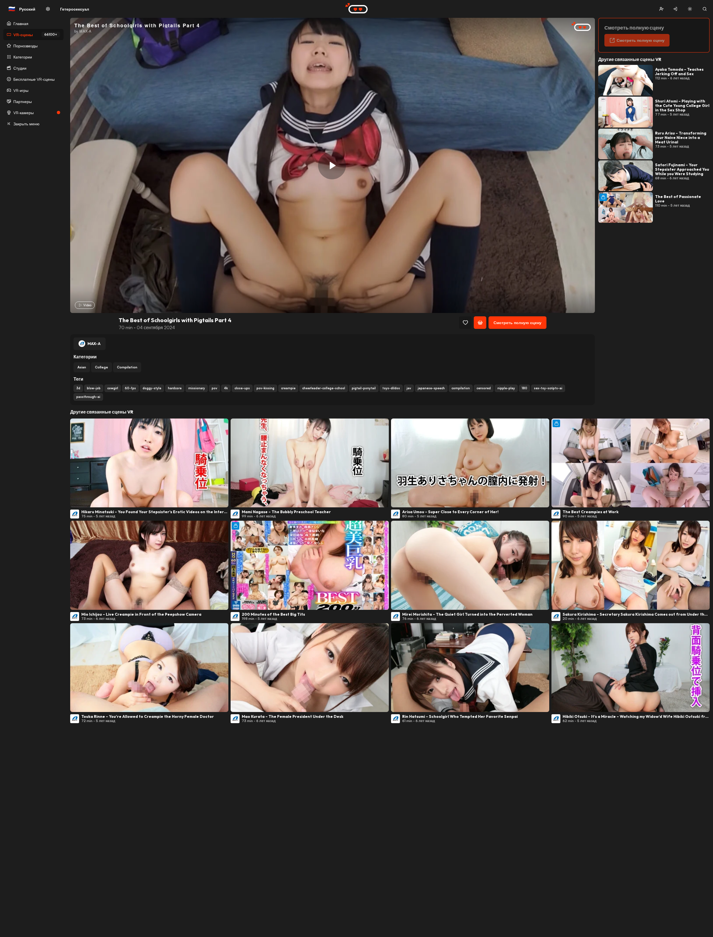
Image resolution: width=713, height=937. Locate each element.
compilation (460, 388)
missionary (196, 388)
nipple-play (506, 388)
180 (524, 388)
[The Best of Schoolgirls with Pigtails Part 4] (332, 165)
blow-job (94, 388)
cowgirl (112, 388)
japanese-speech (431, 388)
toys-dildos (391, 388)
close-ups (242, 388)
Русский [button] (21, 9)
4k (226, 388)
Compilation (127, 367)
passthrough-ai (88, 397)
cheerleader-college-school (323, 388)
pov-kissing (265, 388)
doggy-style (152, 388)
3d (78, 388)
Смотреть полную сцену (517, 322)
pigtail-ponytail (364, 388)
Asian (81, 367)
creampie (288, 388)
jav (409, 388)
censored (484, 388)
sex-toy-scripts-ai (548, 388)
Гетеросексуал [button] (74, 9)
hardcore (175, 388)
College (101, 367)
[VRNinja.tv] (578, 27)
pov (214, 388)
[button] (661, 9)
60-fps (130, 388)
